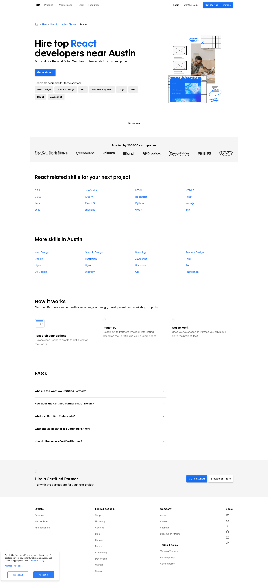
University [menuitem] (100, 521)
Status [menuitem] (98, 571)
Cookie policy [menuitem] (167, 563)
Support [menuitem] (99, 515)
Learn (81, 5)
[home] (38, 5)
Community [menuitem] (101, 552)
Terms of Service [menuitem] (169, 551)
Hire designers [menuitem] (42, 527)
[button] (49, 5)
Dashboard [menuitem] (40, 515)
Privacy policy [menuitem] (167, 557)
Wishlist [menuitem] (99, 565)
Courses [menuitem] (99, 527)
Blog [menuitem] (97, 534)
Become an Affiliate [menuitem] (170, 534)
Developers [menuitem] (101, 559)
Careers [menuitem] (164, 521)
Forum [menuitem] (98, 546)
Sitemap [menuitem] (164, 527)
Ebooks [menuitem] (99, 540)
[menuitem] (227, 514)
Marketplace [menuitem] (41, 521)
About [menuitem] (163, 515)
